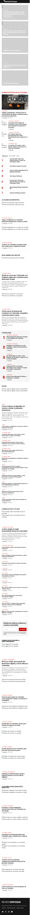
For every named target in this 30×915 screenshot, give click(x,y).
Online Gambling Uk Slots (17, 193)
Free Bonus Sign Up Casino (18, 166)
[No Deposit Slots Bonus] (15, 78)
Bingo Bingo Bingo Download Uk (19, 187)
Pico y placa (10, 527)
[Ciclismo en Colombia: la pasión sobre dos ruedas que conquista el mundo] (15, 234)
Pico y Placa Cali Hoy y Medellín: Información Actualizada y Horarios (14, 575)
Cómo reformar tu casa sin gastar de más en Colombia (14, 887)
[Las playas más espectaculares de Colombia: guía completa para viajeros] (15, 823)
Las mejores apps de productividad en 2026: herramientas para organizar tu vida (17, 136)
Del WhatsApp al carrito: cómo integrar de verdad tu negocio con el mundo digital (17, 357)
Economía (10, 695)
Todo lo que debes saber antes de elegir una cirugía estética (14, 500)
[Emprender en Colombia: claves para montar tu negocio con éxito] (15, 712)
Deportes (10, 242)
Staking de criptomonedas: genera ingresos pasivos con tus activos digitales (13, 775)
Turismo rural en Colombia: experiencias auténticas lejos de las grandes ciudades (13, 861)
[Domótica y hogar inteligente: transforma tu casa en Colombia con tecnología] (15, 797)
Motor (9, 273)
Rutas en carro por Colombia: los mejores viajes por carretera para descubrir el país (15, 277)
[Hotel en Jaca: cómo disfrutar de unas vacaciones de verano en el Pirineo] (15, 28)
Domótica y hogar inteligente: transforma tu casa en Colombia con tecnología (14, 809)
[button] (2, 1)
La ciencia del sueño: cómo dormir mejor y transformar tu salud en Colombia (17, 147)
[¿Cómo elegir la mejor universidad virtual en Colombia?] (15, 518)
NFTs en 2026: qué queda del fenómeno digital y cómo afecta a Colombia (15, 663)
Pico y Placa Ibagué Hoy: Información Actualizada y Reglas (12, 596)
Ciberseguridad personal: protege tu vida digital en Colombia (16, 337)
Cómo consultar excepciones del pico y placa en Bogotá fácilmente (14, 556)
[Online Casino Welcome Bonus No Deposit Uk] (15, 61)
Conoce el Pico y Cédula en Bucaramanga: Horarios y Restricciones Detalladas (13, 604)
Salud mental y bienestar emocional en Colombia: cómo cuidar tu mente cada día (13, 443)
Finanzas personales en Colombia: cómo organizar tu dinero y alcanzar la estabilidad (14, 698)
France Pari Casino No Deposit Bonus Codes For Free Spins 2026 (17, 182)
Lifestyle (10, 832)
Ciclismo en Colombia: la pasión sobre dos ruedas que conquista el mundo (14, 245)
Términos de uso (20, 907)
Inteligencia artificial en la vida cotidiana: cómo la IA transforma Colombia (16, 347)
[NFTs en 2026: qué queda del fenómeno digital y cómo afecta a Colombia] (15, 650)
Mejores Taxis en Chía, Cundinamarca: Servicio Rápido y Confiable (15, 612)
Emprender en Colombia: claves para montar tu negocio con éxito (14, 724)
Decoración (10, 805)
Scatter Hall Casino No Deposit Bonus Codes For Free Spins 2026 (17, 160)
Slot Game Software (16, 176)
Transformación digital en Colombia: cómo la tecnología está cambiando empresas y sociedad (17, 125)
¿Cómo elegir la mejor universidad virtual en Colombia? (15, 530)
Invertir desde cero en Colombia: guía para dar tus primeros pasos (14, 749)
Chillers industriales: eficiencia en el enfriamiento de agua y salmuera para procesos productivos (15, 114)
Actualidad (11, 121)
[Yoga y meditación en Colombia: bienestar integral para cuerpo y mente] (15, 209)
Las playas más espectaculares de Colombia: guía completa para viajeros (14, 835)
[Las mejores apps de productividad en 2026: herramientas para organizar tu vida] (4, 134)
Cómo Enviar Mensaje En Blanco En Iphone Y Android (16, 377)
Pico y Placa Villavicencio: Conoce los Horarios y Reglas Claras (15, 588)
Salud (15, 143)
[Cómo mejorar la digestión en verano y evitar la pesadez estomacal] (15, 395)
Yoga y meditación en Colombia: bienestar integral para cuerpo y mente (14, 220)
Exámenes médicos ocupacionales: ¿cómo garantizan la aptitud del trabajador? (13, 476)
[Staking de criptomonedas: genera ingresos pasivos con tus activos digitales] (15, 762)
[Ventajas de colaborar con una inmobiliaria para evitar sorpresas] (15, 12)
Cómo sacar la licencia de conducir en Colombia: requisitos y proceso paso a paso (15, 313)
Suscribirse (23, 629)
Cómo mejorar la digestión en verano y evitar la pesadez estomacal (13, 408)
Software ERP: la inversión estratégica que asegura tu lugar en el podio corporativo (16, 367)
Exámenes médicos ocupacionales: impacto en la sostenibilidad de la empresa (15, 484)
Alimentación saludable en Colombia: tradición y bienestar (15, 459)
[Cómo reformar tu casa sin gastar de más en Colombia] (15, 876)
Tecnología (16, 121)
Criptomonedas (11, 659)
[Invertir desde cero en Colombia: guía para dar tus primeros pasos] (15, 737)
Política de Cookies (11, 907)
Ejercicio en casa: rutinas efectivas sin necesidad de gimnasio (12, 451)
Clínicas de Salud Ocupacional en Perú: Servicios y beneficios (12, 492)
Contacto (4, 907)
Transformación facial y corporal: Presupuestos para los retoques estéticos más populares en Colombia (15, 468)
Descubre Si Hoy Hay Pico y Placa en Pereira (14, 563)
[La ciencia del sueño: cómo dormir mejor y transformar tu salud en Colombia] (4, 146)
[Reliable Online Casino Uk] (15, 45)
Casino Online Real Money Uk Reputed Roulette (19, 171)
